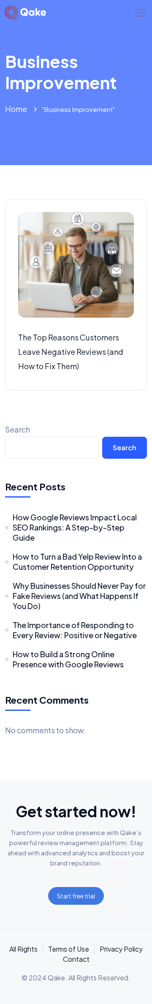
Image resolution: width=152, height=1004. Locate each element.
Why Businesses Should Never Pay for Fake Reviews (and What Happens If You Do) (79, 596)
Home (16, 109)
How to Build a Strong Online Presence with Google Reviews (68, 659)
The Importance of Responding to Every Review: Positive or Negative (75, 630)
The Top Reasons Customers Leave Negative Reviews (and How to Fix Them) (70, 351)
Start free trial (76, 896)
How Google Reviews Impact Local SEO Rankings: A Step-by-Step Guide (75, 527)
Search (17, 429)
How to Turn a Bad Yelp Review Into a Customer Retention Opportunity (77, 561)
